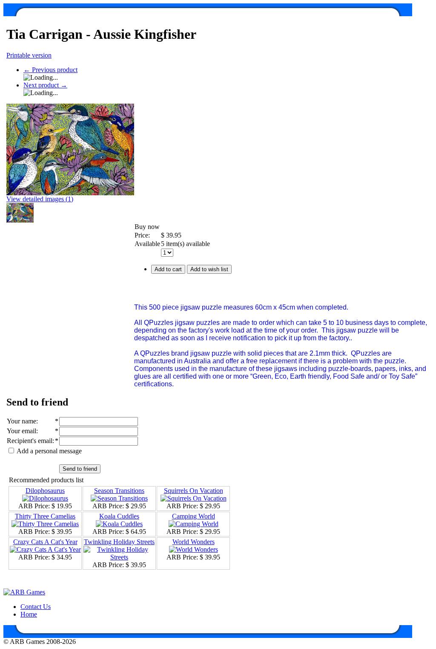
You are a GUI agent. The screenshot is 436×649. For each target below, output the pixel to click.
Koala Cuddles (119, 516)
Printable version (29, 55)
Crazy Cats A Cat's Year (45, 541)
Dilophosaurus (45, 490)
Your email (21, 431)
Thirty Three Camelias (45, 516)
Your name (21, 421)
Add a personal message (48, 451)
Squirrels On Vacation (193, 490)
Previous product (50, 69)
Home (28, 614)
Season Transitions (119, 490)
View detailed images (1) (39, 199)
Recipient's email (29, 440)
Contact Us (35, 606)
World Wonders (193, 541)
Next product (45, 85)
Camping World (193, 516)
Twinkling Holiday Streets (119, 541)
